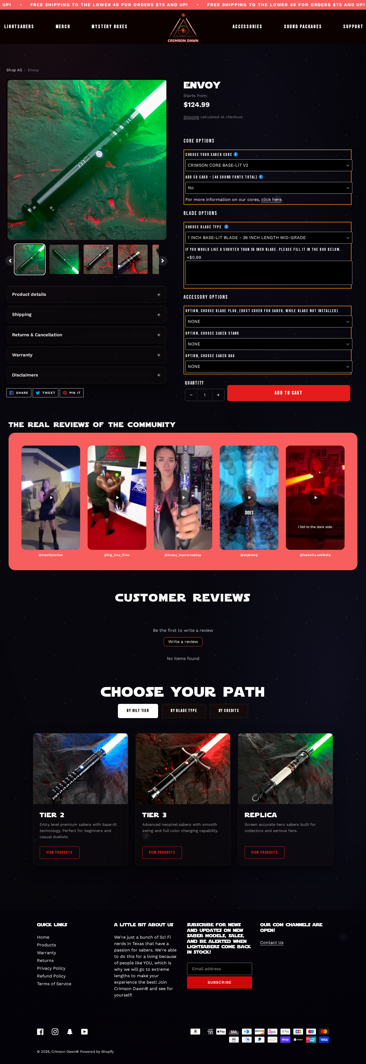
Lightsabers (19, 27)
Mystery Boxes (110, 27)
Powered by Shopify (97, 1052)
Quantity (194, 383)
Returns (45, 960)
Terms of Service (54, 983)
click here (271, 199)
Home (43, 937)
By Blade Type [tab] (184, 710)
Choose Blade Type (204, 227)
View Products (59, 852)
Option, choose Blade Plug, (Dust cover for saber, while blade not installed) (261, 310)
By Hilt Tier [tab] (138, 710)
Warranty (22, 354)
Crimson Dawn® (65, 1052)
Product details (29, 294)
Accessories (247, 27)
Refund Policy (51, 976)
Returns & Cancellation (37, 334)
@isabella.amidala (315, 555)
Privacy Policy (51, 968)
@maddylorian (51, 555)
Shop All (14, 70)
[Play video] (50, 497)
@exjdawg (249, 555)
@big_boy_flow (117, 555)
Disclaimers (25, 375)
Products (46, 944)
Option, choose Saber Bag (210, 356)
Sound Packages (303, 27)
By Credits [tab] (229, 710)
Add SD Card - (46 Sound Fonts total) (221, 177)
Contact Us (271, 942)
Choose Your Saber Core (208, 154)
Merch (63, 27)
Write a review (183, 641)
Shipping (21, 314)
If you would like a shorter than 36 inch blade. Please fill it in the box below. (263, 249)
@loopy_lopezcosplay (183, 555)
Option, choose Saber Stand (212, 333)
